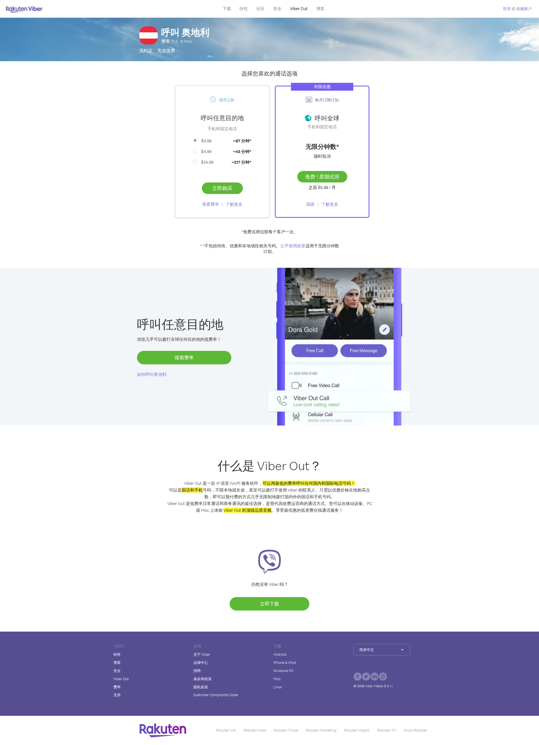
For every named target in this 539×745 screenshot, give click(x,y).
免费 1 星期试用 (322, 176)
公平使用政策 (292, 245)
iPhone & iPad (284, 662)
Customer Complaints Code (215, 695)
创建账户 (524, 8)
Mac (277, 679)
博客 (320, 8)
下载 (227, 8)
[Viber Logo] (24, 9)
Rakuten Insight (356, 730)
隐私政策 (200, 687)
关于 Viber (201, 654)
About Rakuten (415, 730)
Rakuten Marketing (321, 730)
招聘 (197, 670)
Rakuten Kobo (255, 730)
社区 (260, 8)
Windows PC (283, 670)
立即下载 (269, 604)
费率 (117, 687)
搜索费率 (184, 357)
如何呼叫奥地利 (151, 374)
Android (279, 654)
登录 (507, 8)
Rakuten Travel (286, 730)
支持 (117, 695)
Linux (277, 687)
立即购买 (222, 188)
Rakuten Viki (226, 730)
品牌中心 (200, 662)
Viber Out (299, 8)
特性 (243, 8)
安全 (277, 8)
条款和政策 (202, 679)
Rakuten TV (386, 730)
